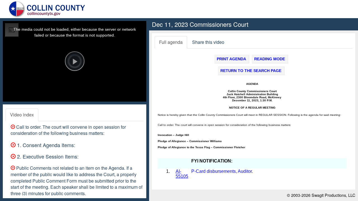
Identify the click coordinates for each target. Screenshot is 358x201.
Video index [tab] (22, 114)
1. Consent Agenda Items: (45, 145)
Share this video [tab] (208, 42)
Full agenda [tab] (171, 42)
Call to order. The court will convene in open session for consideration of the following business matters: (68, 130)
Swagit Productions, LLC (333, 195)
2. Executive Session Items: (47, 156)
